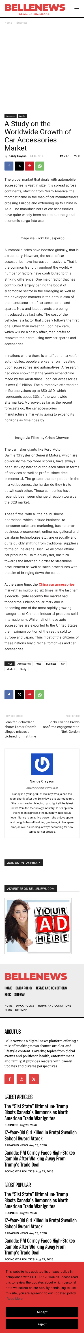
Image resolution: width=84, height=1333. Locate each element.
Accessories (24, 663)
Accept (42, 1312)
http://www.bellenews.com (42, 787)
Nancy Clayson (17, 155)
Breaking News (16, 1145)
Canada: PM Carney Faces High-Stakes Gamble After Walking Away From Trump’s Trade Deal (39, 1159)
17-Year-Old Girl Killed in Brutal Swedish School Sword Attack (40, 1135)
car (63, 663)
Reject (42, 1324)
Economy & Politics (19, 1171)
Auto (38, 663)
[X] (19, 166)
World (22, 115)
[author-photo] (42, 775)
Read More (15, 1298)
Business (22, 23)
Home (8, 23)
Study (23, 669)
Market (10, 669)
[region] (42, 1297)
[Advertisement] (42, 69)
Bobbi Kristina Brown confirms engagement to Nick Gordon (61, 727)
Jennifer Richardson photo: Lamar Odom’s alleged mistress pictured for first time (20, 729)
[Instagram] (21, 1079)
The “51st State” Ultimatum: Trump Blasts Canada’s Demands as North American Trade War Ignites (36, 1112)
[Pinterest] (29, 166)
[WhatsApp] (39, 166)
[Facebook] (8, 166)
